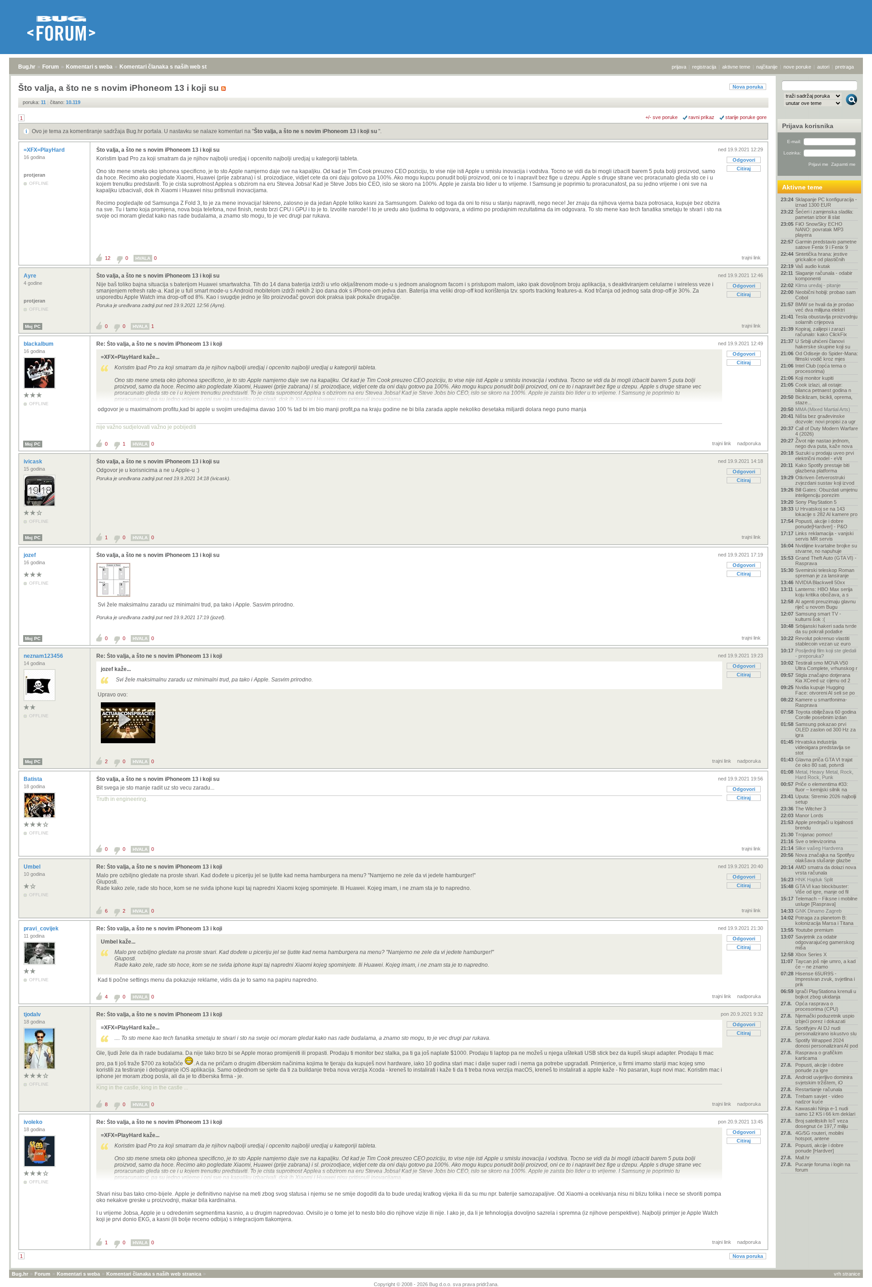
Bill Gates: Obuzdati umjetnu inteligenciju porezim (826, 492)
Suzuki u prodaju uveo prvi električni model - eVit (824, 455)
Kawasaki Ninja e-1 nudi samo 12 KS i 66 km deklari (825, 1111)
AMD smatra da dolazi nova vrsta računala (825, 870)
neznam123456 (44, 656)
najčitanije (767, 67)
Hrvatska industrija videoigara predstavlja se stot (822, 747)
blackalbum (39, 344)
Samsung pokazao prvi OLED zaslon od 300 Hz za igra (825, 729)
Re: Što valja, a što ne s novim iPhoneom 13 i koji (159, 344)
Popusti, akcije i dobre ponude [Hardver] (819, 1148)
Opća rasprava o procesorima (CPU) (816, 1006)
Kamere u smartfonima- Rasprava (821, 702)
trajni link (751, 257)
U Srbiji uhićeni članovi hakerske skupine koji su (822, 343)
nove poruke (797, 67)
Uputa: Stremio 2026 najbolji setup (825, 799)
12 (107, 258)
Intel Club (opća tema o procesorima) (820, 368)
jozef (30, 555)
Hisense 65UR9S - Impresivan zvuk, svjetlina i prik (825, 979)
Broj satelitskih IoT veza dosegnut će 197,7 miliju (821, 1123)
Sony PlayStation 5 (816, 502)
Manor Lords (809, 815)
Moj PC (32, 326)
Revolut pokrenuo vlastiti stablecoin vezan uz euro (823, 641)
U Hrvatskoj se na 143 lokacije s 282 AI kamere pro (826, 511)
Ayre (31, 276)
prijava (679, 67)
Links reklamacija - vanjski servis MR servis (824, 536)
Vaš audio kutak (812, 266)
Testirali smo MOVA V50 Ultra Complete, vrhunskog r (826, 665)
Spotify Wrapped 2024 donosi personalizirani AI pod (826, 1043)
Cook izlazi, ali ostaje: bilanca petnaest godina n (823, 387)
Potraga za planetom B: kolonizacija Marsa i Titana (824, 920)
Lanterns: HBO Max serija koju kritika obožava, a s (823, 591)
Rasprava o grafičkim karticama (818, 1055)
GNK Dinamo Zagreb (818, 911)
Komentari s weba (89, 67)
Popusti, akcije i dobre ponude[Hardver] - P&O (821, 523)
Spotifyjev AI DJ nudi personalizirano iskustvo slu (826, 1030)
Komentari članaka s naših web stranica (171, 67)
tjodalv (33, 1014)
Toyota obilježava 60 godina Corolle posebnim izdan (825, 714)
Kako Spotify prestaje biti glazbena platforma (822, 467)
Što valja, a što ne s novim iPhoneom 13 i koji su (316, 131)
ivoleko (34, 1122)
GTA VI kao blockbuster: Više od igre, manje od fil (822, 889)
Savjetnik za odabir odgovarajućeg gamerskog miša (824, 942)
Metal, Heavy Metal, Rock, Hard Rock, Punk (824, 774)
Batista (34, 779)
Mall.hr (802, 1157)
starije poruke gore (746, 117)
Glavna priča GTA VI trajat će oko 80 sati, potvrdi (823, 762)
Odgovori (744, 160)
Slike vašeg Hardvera (819, 848)
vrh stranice (847, 1274)
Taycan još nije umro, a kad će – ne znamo (825, 964)
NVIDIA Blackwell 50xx (820, 582)
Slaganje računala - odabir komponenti (823, 275)
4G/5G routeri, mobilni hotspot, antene (819, 1135)
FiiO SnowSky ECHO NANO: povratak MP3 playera (819, 229)
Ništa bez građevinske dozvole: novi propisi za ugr (825, 418)
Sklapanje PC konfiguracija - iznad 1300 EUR (826, 202)
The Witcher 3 (810, 808)
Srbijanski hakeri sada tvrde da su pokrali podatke (826, 628)
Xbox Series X (811, 954)
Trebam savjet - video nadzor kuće (819, 1098)
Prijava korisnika (807, 125)
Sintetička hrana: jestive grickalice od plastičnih (821, 256)
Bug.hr (26, 67)
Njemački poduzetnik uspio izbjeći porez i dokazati (824, 1018)
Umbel (33, 867)
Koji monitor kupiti (814, 378)
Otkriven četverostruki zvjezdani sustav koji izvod (824, 480)
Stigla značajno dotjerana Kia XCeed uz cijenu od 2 (822, 677)
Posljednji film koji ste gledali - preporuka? (825, 653)
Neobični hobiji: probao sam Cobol (825, 294)
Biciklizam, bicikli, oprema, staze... (823, 399)
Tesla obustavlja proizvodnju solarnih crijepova (826, 319)
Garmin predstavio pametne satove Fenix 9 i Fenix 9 (826, 244)
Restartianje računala (818, 1089)
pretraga (844, 67)
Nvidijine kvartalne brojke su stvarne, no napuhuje (826, 548)
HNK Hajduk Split (814, 879)
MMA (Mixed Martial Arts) (822, 409)
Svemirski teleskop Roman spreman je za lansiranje (824, 572)
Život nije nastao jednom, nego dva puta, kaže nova (823, 443)
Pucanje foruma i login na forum (822, 1167)
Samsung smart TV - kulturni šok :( (818, 616)
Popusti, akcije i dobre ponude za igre (819, 1067)
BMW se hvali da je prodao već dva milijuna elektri (824, 307)
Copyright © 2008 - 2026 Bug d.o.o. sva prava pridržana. (436, 1284)
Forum (50, 67)
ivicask (34, 461)
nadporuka (749, 443)
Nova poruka (748, 86)
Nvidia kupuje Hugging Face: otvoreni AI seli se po (825, 690)
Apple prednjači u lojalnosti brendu (824, 825)
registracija (704, 67)
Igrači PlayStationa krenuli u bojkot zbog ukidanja (825, 994)
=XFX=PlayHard (45, 150)
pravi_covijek (42, 928)
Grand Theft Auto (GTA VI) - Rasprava (826, 560)
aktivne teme (736, 67)
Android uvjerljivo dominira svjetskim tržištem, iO (823, 1079)
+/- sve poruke (661, 117)
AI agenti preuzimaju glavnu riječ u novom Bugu (825, 604)
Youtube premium (814, 930)
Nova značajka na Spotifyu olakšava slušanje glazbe (824, 857)
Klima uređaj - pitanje (818, 285)
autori (823, 67)
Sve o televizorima (815, 841)
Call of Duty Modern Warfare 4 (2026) (826, 431)
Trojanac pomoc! (813, 834)
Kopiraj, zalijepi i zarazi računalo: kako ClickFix (821, 331)
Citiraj (744, 168)
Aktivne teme (802, 187)
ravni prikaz (701, 117)
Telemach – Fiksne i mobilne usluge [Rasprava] (826, 901)
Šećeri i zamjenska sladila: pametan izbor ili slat (824, 214)
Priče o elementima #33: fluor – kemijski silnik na (821, 786)
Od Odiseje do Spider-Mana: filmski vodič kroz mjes (826, 356)
